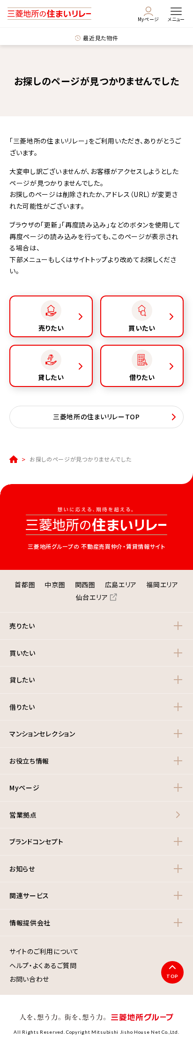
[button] (96, 626)
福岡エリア (162, 584)
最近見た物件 (100, 38)
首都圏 (25, 584)
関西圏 (85, 584)
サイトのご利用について (44, 951)
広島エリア (121, 584)
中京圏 (55, 584)
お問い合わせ (29, 979)
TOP (172, 976)
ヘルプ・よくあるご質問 (43, 966)
